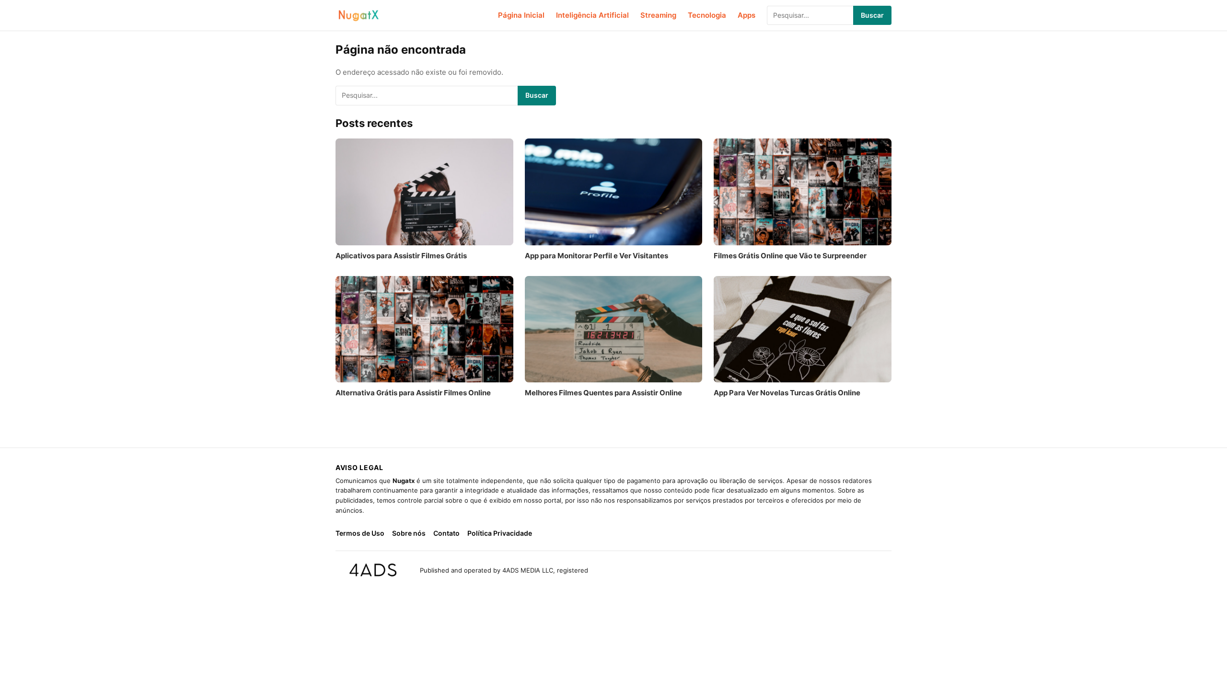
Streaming (658, 15)
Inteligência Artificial (592, 15)
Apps (746, 15)
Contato (446, 533)
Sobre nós (409, 533)
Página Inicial (521, 15)
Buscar (872, 15)
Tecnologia (707, 15)
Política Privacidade (499, 533)
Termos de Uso (360, 533)
